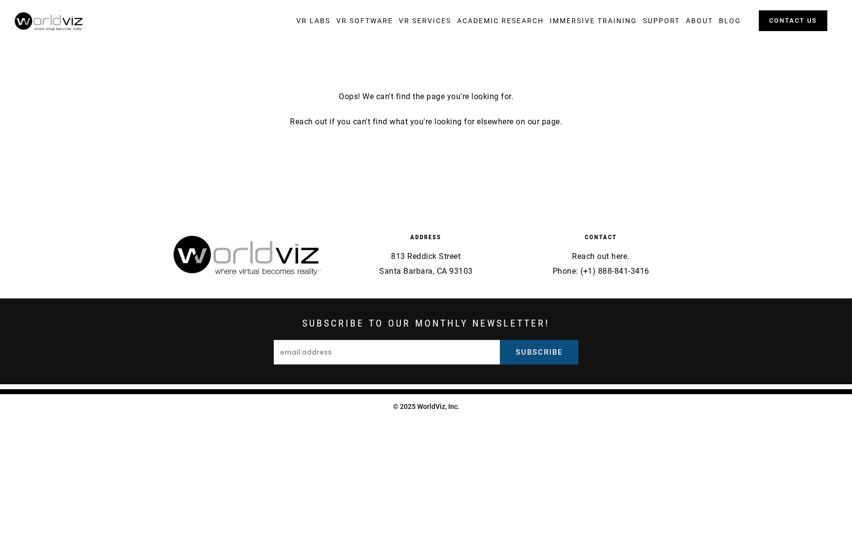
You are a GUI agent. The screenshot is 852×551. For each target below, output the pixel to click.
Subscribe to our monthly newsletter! (426, 323)
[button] (313, 20)
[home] (49, 21)
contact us (793, 20)
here (619, 256)
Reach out (308, 121)
